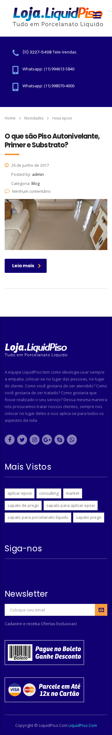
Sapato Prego (88, 517)
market (72, 493)
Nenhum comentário (31, 191)
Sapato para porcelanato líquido (37, 517)
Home (10, 118)
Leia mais (23, 266)
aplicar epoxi (19, 493)
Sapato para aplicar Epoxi (70, 505)
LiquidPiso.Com (82, 725)
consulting (48, 493)
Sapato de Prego (23, 505)
